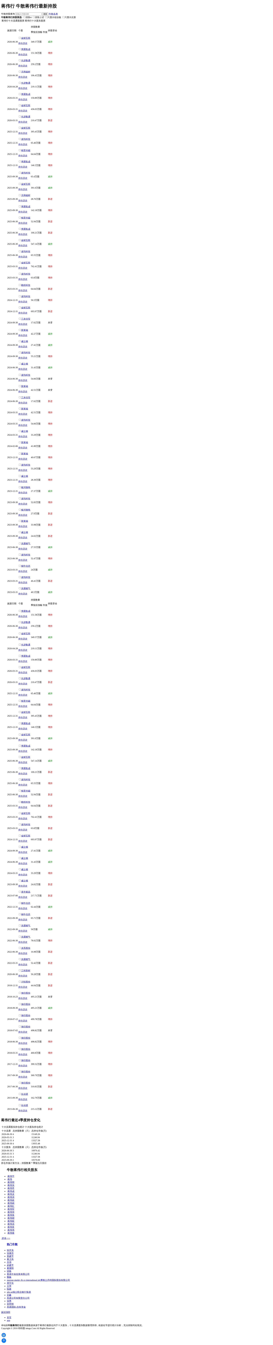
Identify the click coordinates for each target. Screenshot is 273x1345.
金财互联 (25, 38)
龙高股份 (25, 948)
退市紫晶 (25, 892)
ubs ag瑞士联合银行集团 (19, 1292)
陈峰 (9, 1289)
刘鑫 (9, 1295)
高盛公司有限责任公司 (18, 1298)
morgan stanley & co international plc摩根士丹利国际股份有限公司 (38, 1280)
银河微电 (25, 487)
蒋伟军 (11, 1209)
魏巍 (9, 1277)
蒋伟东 (11, 1185)
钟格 (9, 1271)
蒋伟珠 (11, 1215)
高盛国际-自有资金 (16, 1307)
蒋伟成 (11, 1191)
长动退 (24, 1094)
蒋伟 (10, 1179)
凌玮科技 (25, 139)
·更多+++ (5, 1238)
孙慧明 (10, 1304)
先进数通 (25, 60)
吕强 (9, 1262)
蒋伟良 (11, 1227)
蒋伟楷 (11, 1218)
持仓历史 (22, 43)
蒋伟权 (11, 1221)
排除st (29, 17)
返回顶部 (5, 1312)
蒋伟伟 (11, 1230)
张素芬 (10, 1253)
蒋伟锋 (11, 1233)
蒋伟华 (11, 1212)
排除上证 (39, 17)
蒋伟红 (11, 1206)
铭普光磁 (25, 150)
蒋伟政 (11, 1200)
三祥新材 (25, 970)
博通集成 (25, 49)
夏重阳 (10, 1268)
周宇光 (10, 1283)
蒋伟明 (11, 1182)
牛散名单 (53, 14)
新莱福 (24, 330)
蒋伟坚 (11, 1188)
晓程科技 (25, 285)
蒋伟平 (11, 1176)
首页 (9, 1317)
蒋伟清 (11, 1197)
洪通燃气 (25, 543)
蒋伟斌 (11, 1203)
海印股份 (25, 993)
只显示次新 (70, 17)
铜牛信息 (25, 566)
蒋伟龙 (11, 1194)
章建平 (10, 1256)
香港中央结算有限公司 (18, 1274)
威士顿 (24, 341)
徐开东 (10, 1250)
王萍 (9, 1286)
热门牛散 (12, 1244)
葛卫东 (10, 1259)
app (8, 1320)
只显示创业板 (54, 17)
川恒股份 (25, 982)
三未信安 (25, 319)
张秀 (9, 1301)
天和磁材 (25, 72)
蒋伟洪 (11, 1224)
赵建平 (10, 1265)
